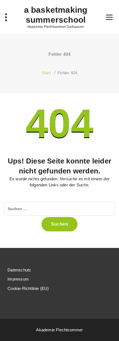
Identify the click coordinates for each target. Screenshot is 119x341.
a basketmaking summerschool (55, 14)
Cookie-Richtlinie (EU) (28, 288)
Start (46, 72)
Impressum (18, 279)
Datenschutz (19, 270)
